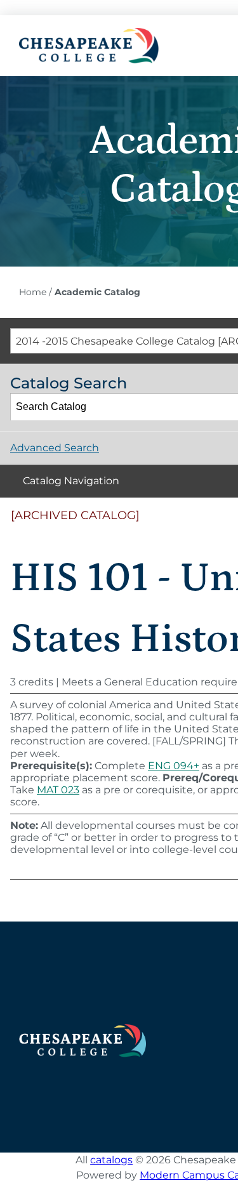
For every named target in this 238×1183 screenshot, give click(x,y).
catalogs (111, 1160)
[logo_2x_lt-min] (82, 1029)
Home (32, 292)
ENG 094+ (173, 766)
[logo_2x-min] (89, 33)
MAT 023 (58, 790)
